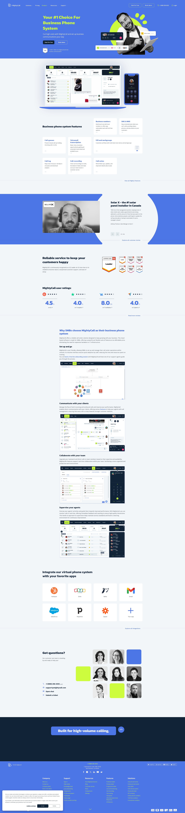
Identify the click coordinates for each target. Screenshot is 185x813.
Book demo (148, 5)
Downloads (67, 795)
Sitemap (87, 793)
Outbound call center (133, 784)
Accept (42, 806)
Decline (54, 806)
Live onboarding (68, 789)
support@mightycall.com (56, 688)
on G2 (49, 307)
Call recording (110, 791)
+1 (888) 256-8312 (53, 684)
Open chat (50, 691)
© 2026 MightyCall (17, 765)
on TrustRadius (107, 307)
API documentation (69, 793)
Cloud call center (132, 791)
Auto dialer (131, 786)
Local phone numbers (134, 800)
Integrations (67, 791)
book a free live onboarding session (76, 357)
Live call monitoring (111, 789)
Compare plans (46, 786)
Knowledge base (68, 786)
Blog (86, 784)
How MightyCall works (91, 782)
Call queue (109, 795)
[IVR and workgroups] (118, 145)
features (103, 409)
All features (109, 802)
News (86, 789)
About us (44, 782)
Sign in (65, 782)
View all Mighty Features (132, 181)
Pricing (37, 5)
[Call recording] (79, 166)
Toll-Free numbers (133, 798)
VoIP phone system (133, 789)
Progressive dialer (111, 786)
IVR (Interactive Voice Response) (112, 798)
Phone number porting (70, 800)
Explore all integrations (132, 628)
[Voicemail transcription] (79, 146)
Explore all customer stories (131, 240)
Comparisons (88, 791)
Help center (67, 784)
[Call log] (54, 166)
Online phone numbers (134, 795)
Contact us (45, 784)
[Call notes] (105, 166)
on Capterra (135, 307)
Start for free (135, 5)
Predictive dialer (110, 782)
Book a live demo (47, 789)
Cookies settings (31, 806)
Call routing (109, 793)
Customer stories (90, 786)
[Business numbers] (105, 126)
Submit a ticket (52, 695)
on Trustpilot (78, 307)
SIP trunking (131, 793)
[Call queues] (54, 145)
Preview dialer (110, 784)
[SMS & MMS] (130, 126)
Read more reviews (134, 315)
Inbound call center (133, 782)
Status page (67, 798)
